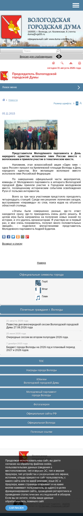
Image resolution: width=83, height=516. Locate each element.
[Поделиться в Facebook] (8, 236)
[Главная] (51, 63)
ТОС (41, 361)
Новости (13, 100)
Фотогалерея (42, 404)
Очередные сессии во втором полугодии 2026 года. (37, 337)
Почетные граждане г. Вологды (41, 309)
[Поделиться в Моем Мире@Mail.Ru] (22, 236)
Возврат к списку (12, 243)
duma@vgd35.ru (36, 34)
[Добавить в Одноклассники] (18, 236)
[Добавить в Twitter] (13, 236)
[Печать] (77, 63)
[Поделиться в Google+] (27, 236)
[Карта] (68, 63)
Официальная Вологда (41, 422)
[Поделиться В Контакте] (4, 236)
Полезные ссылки (41, 431)
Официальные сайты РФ (42, 413)
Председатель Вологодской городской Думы (34, 75)
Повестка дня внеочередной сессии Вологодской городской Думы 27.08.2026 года (42, 326)
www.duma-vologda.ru (60, 39)
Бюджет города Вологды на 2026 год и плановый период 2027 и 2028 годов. (40, 349)
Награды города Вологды (41, 370)
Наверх (41, 262)
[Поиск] (59, 63)
